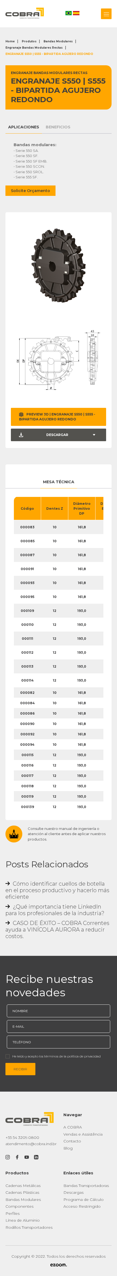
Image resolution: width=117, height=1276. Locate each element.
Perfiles (12, 1213)
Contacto (72, 1141)
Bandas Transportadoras (86, 1185)
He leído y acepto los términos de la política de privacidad (56, 1056)
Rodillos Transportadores (29, 1227)
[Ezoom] (58, 1265)
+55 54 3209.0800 (22, 1137)
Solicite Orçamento (30, 190)
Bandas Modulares (58, 41)
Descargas (73, 1192)
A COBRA (72, 1127)
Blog (68, 1148)
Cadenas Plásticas (22, 1192)
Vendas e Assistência (83, 1134)
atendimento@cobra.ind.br (31, 1143)
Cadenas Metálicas (23, 1185)
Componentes (19, 1206)
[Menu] (106, 13)
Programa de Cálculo (83, 1199)
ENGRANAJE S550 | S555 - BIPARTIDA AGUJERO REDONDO (49, 54)
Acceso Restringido (82, 1206)
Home (10, 41)
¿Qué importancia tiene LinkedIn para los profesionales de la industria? (54, 910)
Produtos (29, 41)
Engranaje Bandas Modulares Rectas (34, 47)
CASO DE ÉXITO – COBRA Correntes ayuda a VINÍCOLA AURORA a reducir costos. (57, 929)
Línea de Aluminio (22, 1220)
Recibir (20, 1069)
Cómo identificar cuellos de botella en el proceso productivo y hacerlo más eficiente (57, 890)
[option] (58, 265)
